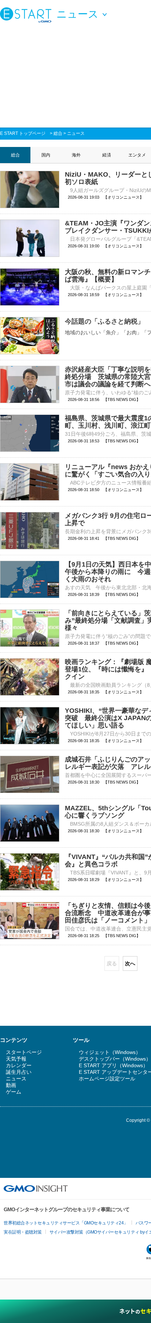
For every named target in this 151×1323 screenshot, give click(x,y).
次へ (130, 963)
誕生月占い (19, 1072)
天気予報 (16, 1059)
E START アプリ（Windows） (113, 1065)
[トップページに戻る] (27, 15)
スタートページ (24, 1052)
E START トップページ (22, 133)
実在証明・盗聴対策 (23, 1232)
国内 (45, 155)
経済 (106, 155)
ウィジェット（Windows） (110, 1052)
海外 (76, 155)
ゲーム (13, 1092)
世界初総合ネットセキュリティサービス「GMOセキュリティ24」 (66, 1223)
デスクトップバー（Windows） (115, 1059)
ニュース (76, 133)
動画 (11, 1085)
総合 (58, 133)
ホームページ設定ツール (107, 1078)
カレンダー (19, 1065)
